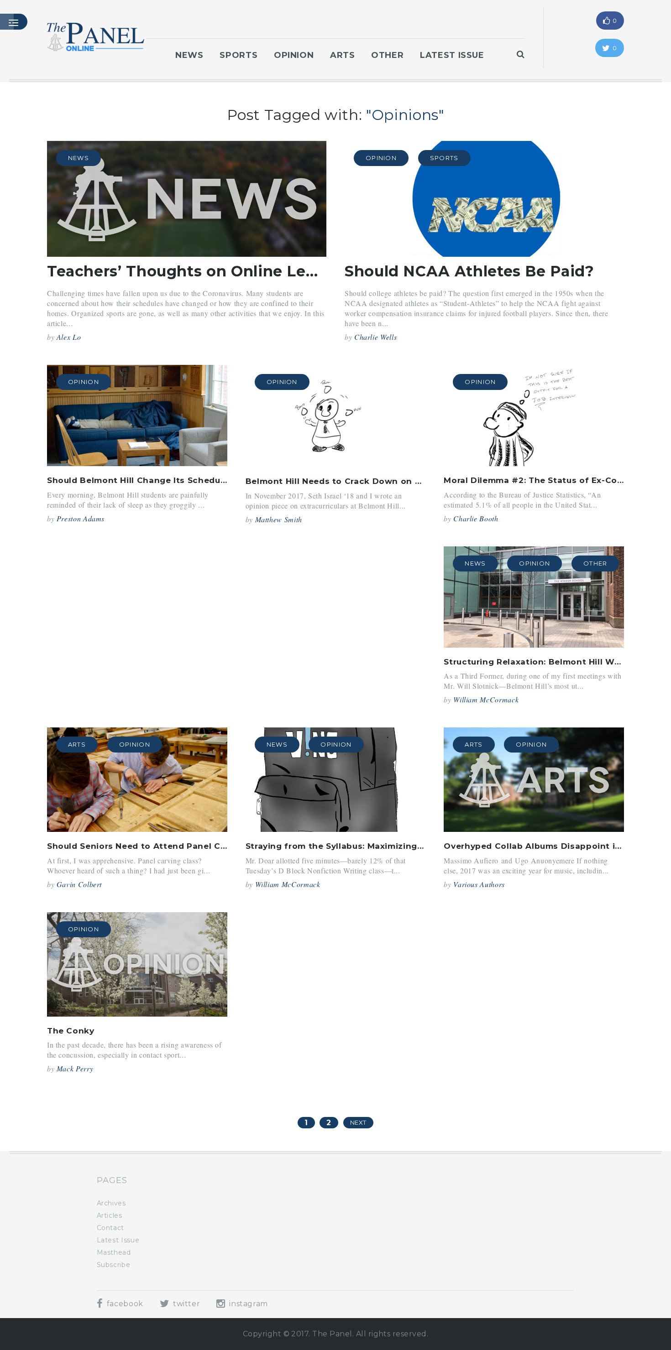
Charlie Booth (475, 518)
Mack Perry (75, 1068)
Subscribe (114, 1265)
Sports (238, 55)
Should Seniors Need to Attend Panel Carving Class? (163, 846)
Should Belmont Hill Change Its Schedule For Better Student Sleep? (196, 480)
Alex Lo (69, 337)
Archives (111, 1203)
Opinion (294, 55)
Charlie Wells (375, 337)
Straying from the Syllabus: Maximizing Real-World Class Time (382, 846)
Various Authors (479, 884)
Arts (342, 55)
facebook (124, 1303)
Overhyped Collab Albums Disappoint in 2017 (543, 846)
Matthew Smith (278, 519)
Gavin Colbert (79, 884)
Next (358, 1122)
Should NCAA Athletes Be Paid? (469, 271)
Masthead (114, 1252)
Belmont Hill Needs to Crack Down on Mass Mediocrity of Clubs (386, 481)
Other (387, 55)
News (189, 55)
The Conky (70, 1030)
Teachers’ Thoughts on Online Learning (202, 271)
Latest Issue (452, 55)
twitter (185, 1303)
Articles (109, 1215)
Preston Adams (81, 518)
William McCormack (486, 699)
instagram (247, 1303)
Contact (110, 1228)
